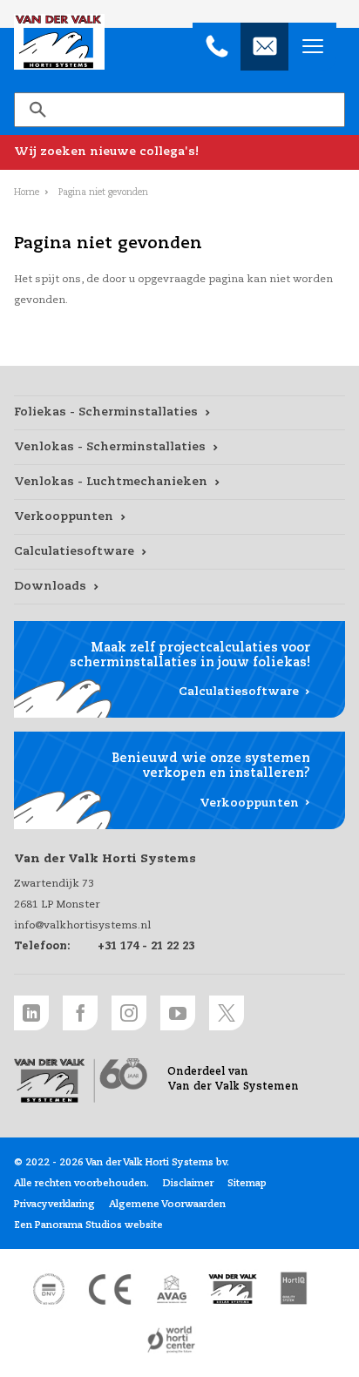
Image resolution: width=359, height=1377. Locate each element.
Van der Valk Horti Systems (59, 42)
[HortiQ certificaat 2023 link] (293, 1289)
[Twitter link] (226, 1013)
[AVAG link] (171, 1289)
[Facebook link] (80, 1013)
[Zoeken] (37, 110)
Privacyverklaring (54, 1204)
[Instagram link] (129, 1013)
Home (26, 192)
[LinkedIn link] (31, 1013)
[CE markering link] (110, 1289)
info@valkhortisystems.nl (82, 926)
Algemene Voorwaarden (167, 1204)
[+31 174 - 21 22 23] (216, 47)
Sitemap (247, 1183)
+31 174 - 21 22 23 (146, 947)
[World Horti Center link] (171, 1339)
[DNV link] (49, 1289)
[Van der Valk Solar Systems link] (232, 1289)
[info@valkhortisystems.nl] (264, 47)
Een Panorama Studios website (88, 1225)
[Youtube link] (177, 1013)
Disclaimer (188, 1183)
